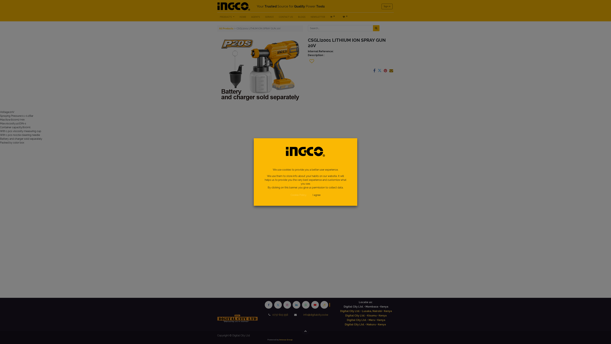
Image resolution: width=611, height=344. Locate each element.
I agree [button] (316, 195)
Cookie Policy (298, 195)
